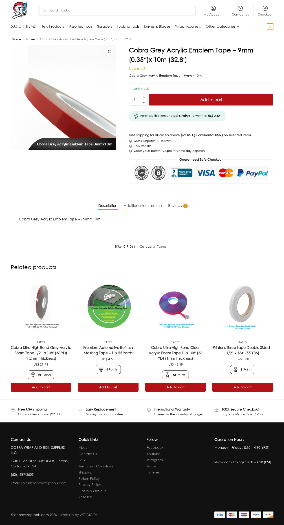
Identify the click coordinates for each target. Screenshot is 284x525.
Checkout (265, 14)
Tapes (30, 39)
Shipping (85, 472)
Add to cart (211, 99)
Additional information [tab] (143, 205)
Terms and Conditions (96, 466)
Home (16, 39)
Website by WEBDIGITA (79, 514)
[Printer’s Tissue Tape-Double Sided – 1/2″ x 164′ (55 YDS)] (242, 307)
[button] (262, 26)
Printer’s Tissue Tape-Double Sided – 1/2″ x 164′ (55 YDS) (243, 350)
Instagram (155, 460)
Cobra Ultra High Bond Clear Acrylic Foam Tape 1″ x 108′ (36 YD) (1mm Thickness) (175, 353)
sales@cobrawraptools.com (43, 483)
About (84, 447)
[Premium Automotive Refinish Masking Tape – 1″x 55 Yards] (108, 307)
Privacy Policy (90, 484)
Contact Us (240, 14)
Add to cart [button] (41, 387)
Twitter (152, 466)
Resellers (85, 497)
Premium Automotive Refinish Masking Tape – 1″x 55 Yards (108, 350)
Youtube (154, 453)
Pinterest (154, 472)
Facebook (155, 447)
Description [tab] (107, 205)
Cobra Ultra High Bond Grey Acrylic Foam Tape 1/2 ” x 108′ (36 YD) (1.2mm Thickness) (41, 353)
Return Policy (89, 478)
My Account (213, 14)
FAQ (82, 460)
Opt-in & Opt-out (92, 491)
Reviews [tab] (177, 205)
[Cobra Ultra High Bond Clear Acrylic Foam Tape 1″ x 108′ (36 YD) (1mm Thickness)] (175, 307)
